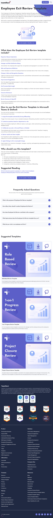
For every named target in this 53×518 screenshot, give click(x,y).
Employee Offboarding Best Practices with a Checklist (15, 172)
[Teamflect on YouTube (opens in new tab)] (48, 514)
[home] (6, 2)
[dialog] (2, 515)
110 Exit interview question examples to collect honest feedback (17, 171)
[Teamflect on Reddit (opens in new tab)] (42, 514)
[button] (51, 2)
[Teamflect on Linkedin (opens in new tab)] (51, 514)
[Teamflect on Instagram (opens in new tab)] (39, 514)
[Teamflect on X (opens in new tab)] (45, 514)
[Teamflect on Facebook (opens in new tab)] (36, 514)
